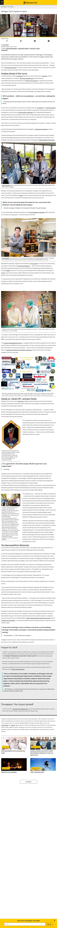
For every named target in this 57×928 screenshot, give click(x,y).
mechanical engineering (41, 129)
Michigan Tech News (7, 7)
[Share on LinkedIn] (35, 41)
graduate (13, 725)
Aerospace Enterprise (10, 67)
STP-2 (3, 273)
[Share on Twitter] (21, 41)
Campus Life (33, 48)
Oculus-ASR (34, 263)
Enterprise (20, 401)
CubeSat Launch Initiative (8, 620)
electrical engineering (24, 266)
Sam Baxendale (5, 258)
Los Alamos (40, 108)
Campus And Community (11, 48)
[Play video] (28, 24)
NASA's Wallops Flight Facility (47, 140)
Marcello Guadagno (6, 185)
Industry (38, 48)
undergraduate (4, 725)
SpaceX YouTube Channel (18, 669)
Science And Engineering (23, 48)
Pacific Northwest (50, 108)
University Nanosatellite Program (13, 343)
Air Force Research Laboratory (37, 212)
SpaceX (21, 195)
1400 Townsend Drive (37, 770)
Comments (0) (4, 50)
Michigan (44, 76)
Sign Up (49, 924)
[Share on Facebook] (7, 41)
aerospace (20, 76)
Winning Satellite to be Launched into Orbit (13, 750)
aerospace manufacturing (27, 78)
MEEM (8, 270)
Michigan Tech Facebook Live (20, 709)
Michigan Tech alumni (32, 80)
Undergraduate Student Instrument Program (38, 618)
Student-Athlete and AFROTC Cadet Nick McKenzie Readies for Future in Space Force (41, 751)
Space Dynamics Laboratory (25, 112)
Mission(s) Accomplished (9, 770)
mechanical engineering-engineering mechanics (19, 350)
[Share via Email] (49, 41)
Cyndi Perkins (6, 44)
